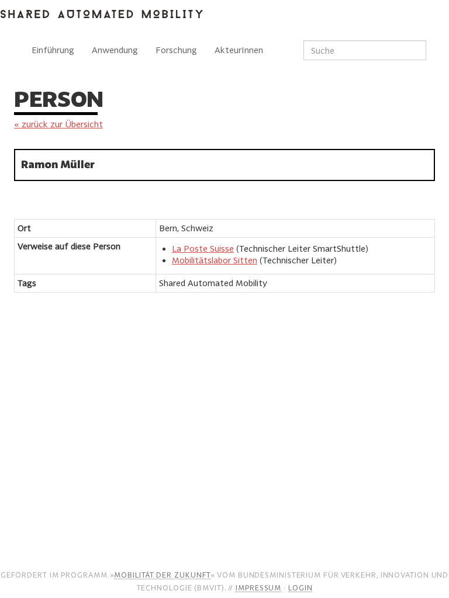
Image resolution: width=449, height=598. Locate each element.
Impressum (258, 587)
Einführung (53, 50)
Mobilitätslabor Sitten (214, 260)
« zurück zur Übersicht (58, 124)
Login (300, 587)
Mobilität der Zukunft (162, 575)
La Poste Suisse (203, 248)
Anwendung (115, 50)
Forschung (176, 50)
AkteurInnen (239, 50)
